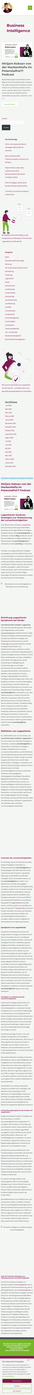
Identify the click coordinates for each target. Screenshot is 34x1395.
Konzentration (10, 286)
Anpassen (17, 1386)
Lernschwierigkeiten (12, 318)
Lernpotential (10, 314)
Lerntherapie (9, 325)
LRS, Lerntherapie (11, 332)
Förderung (8, 275)
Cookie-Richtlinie (9, 1376)
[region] (17, 1377)
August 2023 (9, 438)
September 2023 (10, 434)
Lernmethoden (10, 311)
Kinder (7, 282)
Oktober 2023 (9, 430)
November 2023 (10, 427)
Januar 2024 (9, 420)
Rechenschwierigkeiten (13, 336)
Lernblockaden (10, 293)
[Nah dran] (30, 1359)
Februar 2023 (9, 459)
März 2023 (8, 456)
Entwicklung (9, 271)
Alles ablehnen (17, 1391)
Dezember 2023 (10, 423)
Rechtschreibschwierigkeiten (15, 339)
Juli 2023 (8, 441)
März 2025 (8, 413)
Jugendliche (9, 278)
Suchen (4, 118)
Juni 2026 (8, 405)
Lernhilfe (8, 307)
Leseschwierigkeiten (12, 329)
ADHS (7, 257)
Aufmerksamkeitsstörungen (14, 261)
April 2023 (8, 452)
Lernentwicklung (11, 300)
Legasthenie (26, 525)
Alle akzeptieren (17, 1381)
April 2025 (8, 409)
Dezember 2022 (10, 466)
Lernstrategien (10, 321)
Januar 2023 (9, 463)
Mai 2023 (8, 448)
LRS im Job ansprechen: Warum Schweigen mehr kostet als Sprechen (15, 147)
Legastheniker (16, 903)
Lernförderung (10, 304)
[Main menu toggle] (30, 8)
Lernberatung (10, 289)
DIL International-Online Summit (16, 268)
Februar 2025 (9, 416)
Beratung (8, 264)
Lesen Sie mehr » (10, 103)
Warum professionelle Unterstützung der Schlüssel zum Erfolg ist (16, 159)
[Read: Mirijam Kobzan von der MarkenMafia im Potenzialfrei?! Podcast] (17, 51)
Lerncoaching (9, 296)
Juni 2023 (8, 445)
